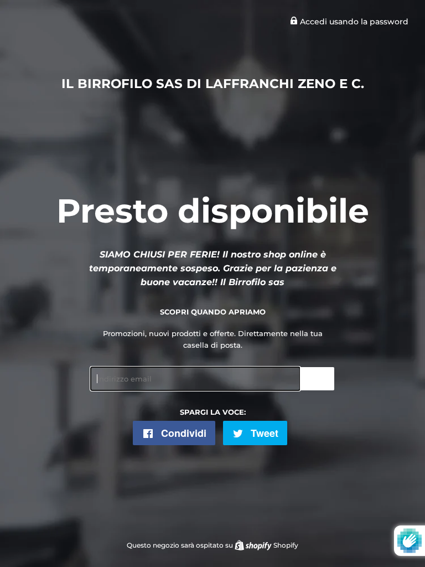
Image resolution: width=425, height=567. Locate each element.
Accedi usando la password (353, 22)
